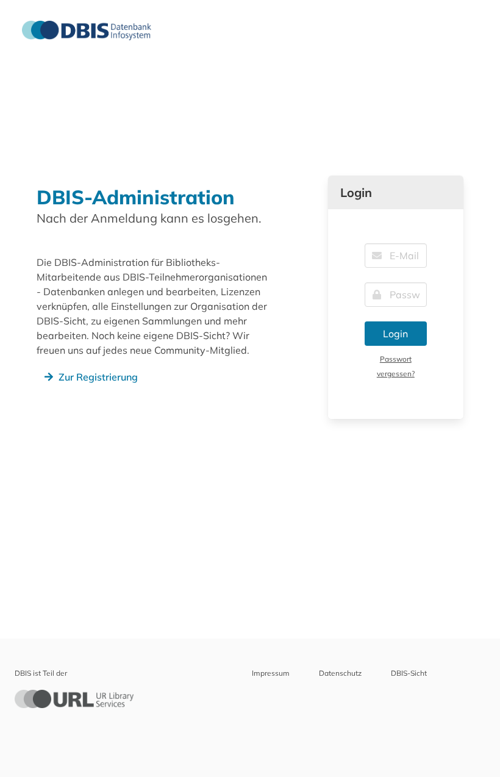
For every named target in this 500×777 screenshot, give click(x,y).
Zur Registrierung (98, 377)
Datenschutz (340, 673)
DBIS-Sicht (409, 673)
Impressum (271, 673)
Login (395, 334)
